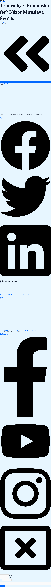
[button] (25, 145)
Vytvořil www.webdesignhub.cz (4, 334)
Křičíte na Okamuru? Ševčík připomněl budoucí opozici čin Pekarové (14, 294)
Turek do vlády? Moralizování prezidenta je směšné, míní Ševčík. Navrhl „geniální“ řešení (18, 330)
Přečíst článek (2, 297)
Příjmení (10, 577)
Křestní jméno (11, 575)
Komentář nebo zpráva (3, 581)
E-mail (1, 579)
